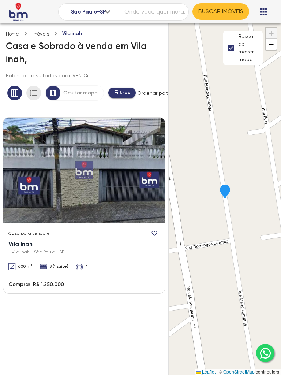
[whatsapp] (265, 353)
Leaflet (208, 371)
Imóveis (40, 34)
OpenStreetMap (239, 371)
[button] (225, 192)
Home (12, 34)
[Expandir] (107, 12)
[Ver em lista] (33, 93)
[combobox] (91, 12)
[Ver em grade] (14, 93)
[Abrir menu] (263, 11)
